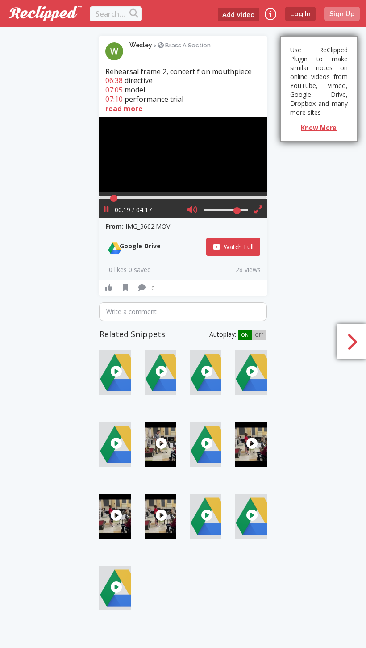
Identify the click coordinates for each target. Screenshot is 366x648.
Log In (300, 14)
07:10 (114, 99)
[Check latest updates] (270, 14)
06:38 (114, 80)
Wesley (140, 45)
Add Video (238, 14)
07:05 (114, 90)
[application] (183, 154)
